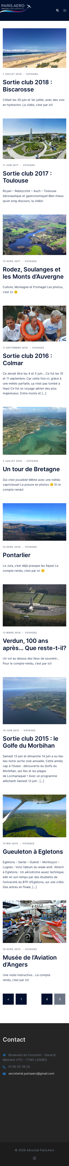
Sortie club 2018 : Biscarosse (27, 86)
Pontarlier (17, 555)
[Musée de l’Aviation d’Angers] (34, 921)
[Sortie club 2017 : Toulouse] (34, 138)
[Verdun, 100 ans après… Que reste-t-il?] (34, 605)
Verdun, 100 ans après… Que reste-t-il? (34, 644)
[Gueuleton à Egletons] (34, 815)
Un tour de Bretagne (31, 469)
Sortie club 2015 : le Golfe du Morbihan (30, 742)
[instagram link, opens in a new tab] (34, 1158)
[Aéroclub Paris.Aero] (11, 10)
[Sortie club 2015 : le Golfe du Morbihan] (34, 700)
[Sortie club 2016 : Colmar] (34, 323)
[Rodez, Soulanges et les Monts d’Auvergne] (34, 234)
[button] (57, 10)
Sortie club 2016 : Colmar (27, 359)
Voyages (32, 74)
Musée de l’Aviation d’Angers (30, 961)
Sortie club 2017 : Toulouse (27, 177)
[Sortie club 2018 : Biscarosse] (34, 48)
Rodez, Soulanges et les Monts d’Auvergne (33, 273)
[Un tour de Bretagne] (34, 430)
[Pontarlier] (34, 521)
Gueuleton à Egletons (33, 851)
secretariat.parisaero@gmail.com (31, 1073)
